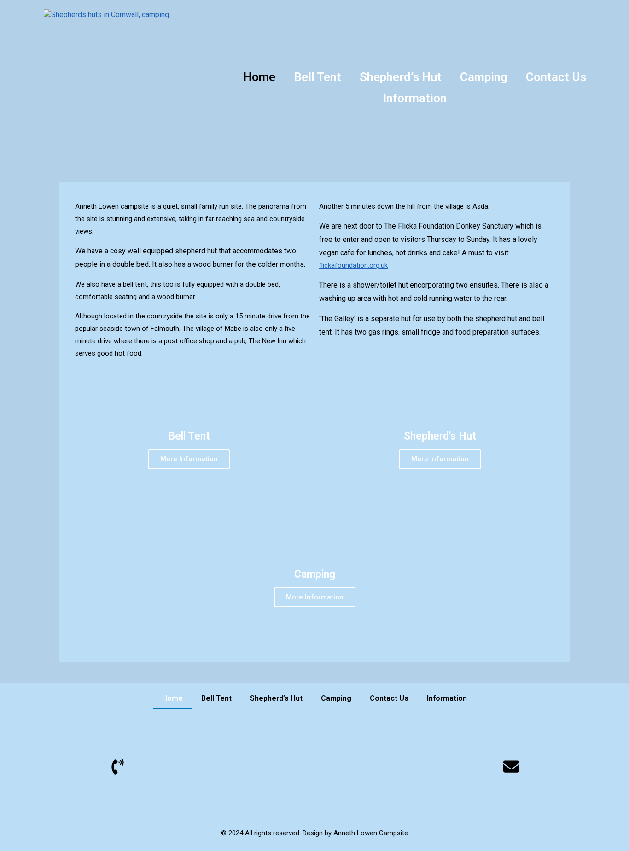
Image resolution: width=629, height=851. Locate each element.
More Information (189, 459)
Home (259, 77)
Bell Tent (317, 77)
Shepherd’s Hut (401, 77)
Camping (483, 77)
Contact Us (556, 77)
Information (415, 98)
